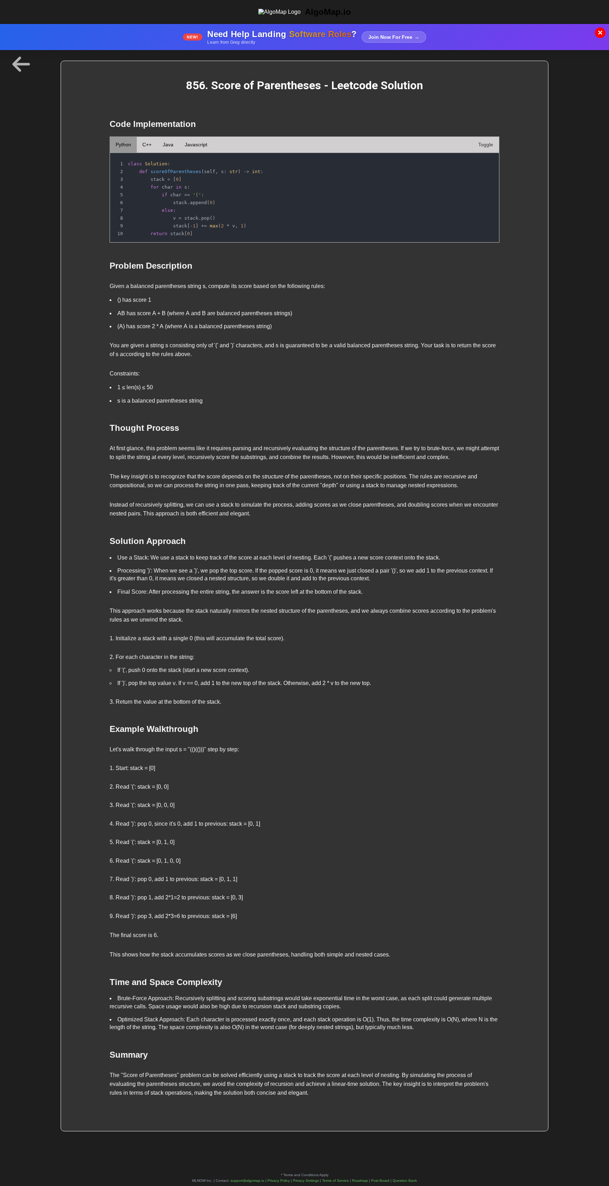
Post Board (380, 1180)
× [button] (600, 32)
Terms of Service (335, 1180)
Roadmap (360, 1180)
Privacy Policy (278, 1180)
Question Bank (405, 1180)
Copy (486, 160)
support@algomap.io (247, 1180)
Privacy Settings (306, 1180)
